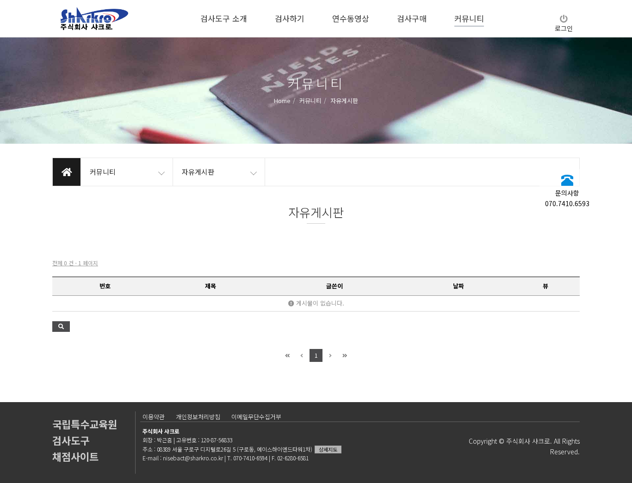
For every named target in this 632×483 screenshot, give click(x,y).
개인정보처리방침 (198, 416)
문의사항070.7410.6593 (567, 198)
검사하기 (289, 18)
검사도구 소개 (223, 18)
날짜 (458, 285)
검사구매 (412, 18)
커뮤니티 (469, 18)
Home (282, 100)
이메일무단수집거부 (256, 416)
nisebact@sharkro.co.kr (193, 458)
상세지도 (328, 449)
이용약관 (154, 416)
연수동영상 (350, 18)
